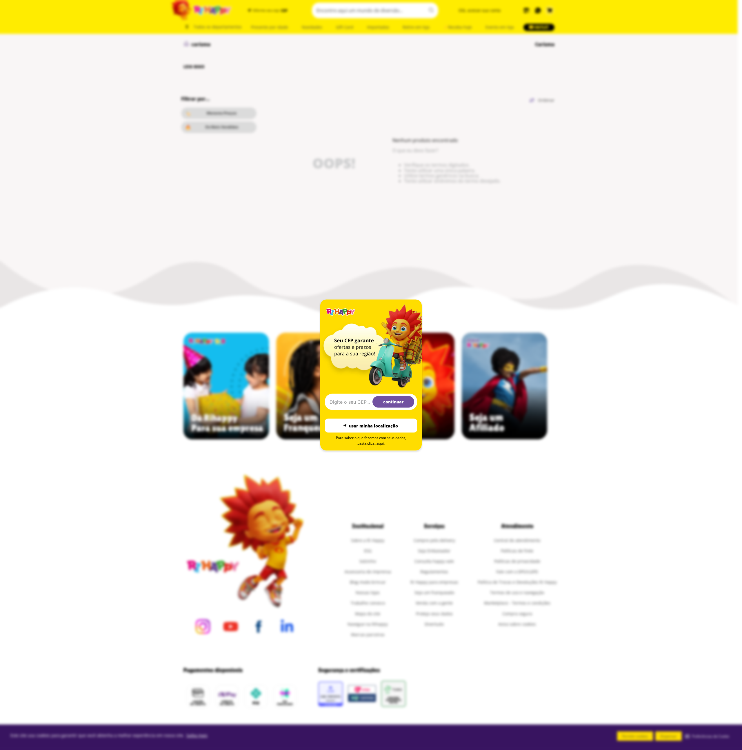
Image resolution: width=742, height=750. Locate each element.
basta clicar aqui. (371, 443)
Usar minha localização (373, 425)
